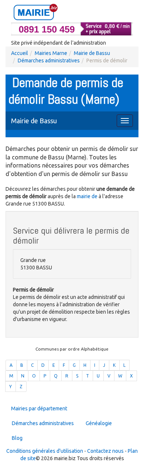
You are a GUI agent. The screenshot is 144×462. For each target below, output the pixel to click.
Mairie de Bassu (92, 53)
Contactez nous (105, 451)
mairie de (88, 196)
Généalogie (99, 423)
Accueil (19, 53)
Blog (17, 438)
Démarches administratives (49, 60)
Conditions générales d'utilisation (44, 451)
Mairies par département (39, 408)
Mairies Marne (51, 53)
